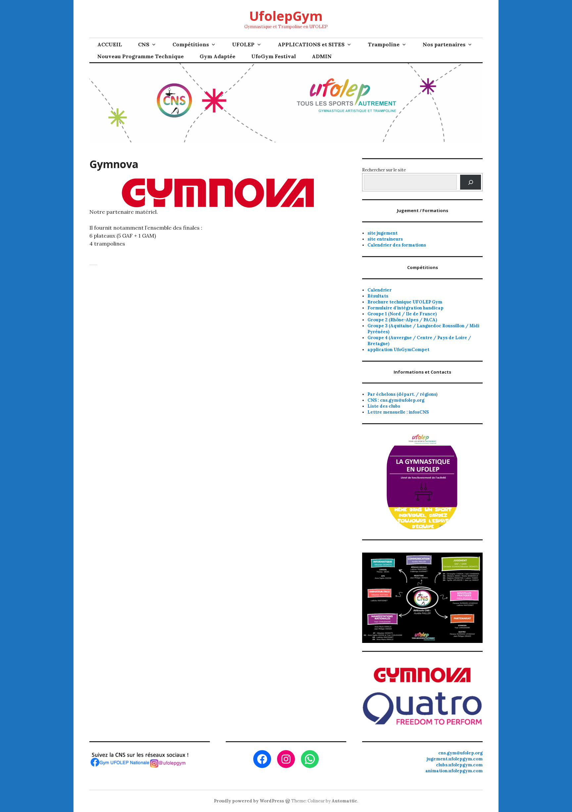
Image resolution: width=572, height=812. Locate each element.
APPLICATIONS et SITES (311, 44)
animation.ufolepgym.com (454, 771)
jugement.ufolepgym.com (455, 759)
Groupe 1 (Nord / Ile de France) (402, 314)
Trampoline (384, 44)
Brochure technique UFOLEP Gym (404, 302)
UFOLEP (243, 44)
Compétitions (190, 44)
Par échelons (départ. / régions (401, 394)
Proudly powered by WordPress (249, 801)
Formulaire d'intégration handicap (405, 308)
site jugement (382, 233)
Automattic (344, 801)
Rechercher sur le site (384, 170)
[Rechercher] (470, 182)
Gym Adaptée (217, 56)
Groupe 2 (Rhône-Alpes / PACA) (402, 320)
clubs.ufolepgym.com (459, 765)
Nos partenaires (444, 44)
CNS (143, 44)
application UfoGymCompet (398, 349)
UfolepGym (286, 16)
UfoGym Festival (273, 56)
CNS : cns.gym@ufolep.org (395, 400)
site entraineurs (385, 239)
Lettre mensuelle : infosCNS (398, 412)
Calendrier (379, 290)
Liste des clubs (383, 406)
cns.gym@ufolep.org (460, 753)
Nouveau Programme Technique (140, 56)
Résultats (377, 296)
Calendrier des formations (396, 245)
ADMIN (322, 56)
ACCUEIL (109, 44)
